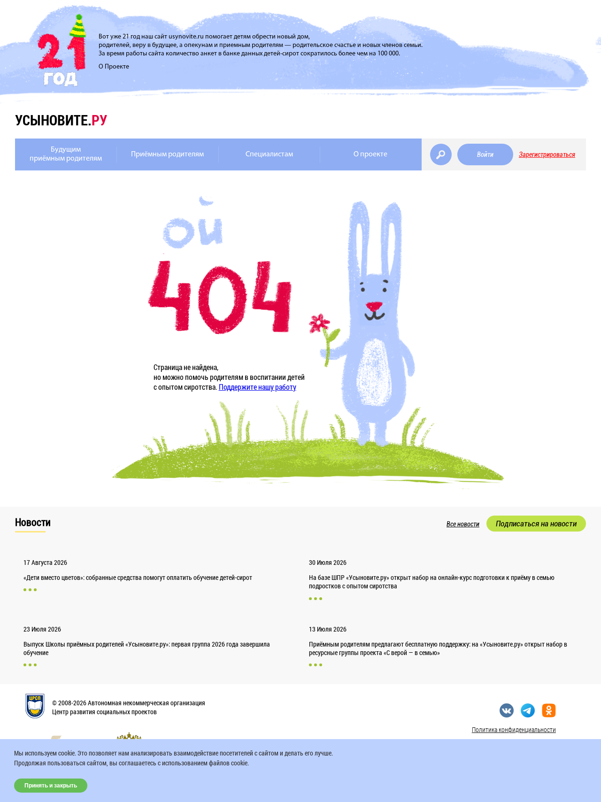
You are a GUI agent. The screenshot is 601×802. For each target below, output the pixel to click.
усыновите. (61, 120)
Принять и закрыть (50, 785)
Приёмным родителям (167, 154)
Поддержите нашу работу (257, 387)
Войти (485, 154)
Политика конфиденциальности (514, 729)
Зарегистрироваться (547, 154)
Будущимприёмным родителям (66, 154)
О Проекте (114, 66)
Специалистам (269, 154)
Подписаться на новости (536, 523)
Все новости (463, 524)
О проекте (370, 154)
